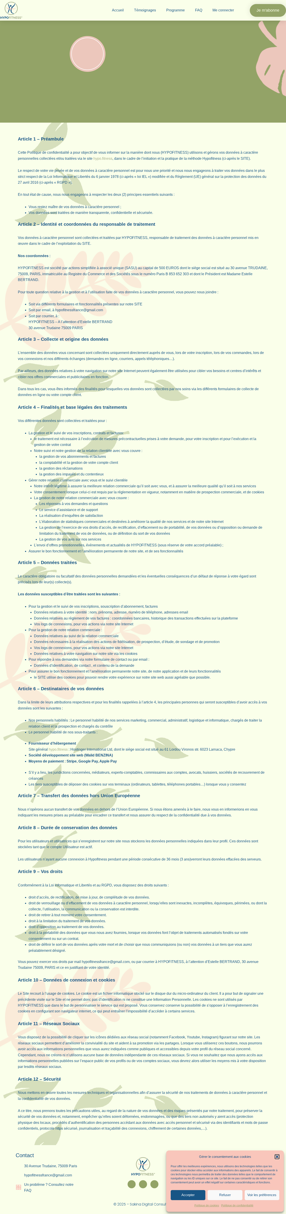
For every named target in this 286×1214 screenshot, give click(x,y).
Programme (175, 10)
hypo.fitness (102, 158)
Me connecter (223, 10)
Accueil (118, 10)
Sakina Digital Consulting (151, 1204)
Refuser (225, 1195)
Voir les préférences (261, 1195)
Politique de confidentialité (237, 1205)
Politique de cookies (206, 1205)
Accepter (188, 1195)
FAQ (198, 10)
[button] (277, 1156)
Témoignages (145, 10)
